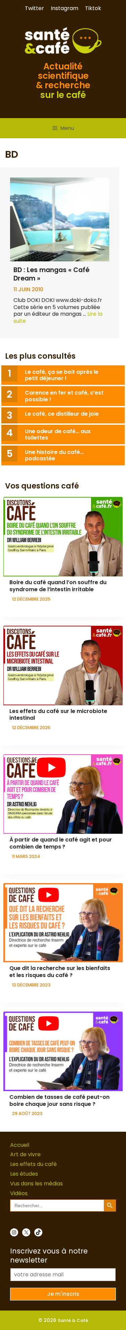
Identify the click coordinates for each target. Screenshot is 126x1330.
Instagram (64, 8)
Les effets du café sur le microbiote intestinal (58, 714)
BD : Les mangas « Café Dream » (51, 274)
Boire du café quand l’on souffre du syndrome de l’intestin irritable (58, 585)
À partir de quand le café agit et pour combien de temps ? (60, 843)
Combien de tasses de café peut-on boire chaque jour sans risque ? (59, 1100)
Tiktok (93, 8)
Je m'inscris (63, 1294)
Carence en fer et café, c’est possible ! (64, 396)
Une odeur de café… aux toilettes (58, 434)
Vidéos (19, 1193)
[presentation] (63, 536)
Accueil (19, 1145)
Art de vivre (25, 1154)
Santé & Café (73, 1320)
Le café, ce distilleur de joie (62, 414)
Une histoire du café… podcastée (54, 455)
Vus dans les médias (36, 1183)
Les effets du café (33, 1164)
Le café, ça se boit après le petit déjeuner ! (61, 375)
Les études (24, 1174)
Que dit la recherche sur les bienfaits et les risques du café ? (59, 971)
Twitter (34, 8)
